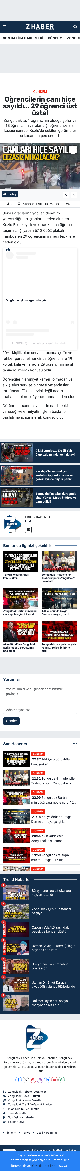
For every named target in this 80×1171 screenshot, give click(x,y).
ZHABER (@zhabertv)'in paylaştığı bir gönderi (40, 343)
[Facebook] (18, 1080)
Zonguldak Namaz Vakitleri (25, 1100)
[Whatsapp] (61, 1080)
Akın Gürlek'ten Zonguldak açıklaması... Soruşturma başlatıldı (19, 647)
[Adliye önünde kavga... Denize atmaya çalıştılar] (59, 598)
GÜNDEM (55, 38)
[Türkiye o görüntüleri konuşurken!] (20, 561)
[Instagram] (40, 1080)
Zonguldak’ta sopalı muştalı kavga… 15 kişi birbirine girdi (59, 647)
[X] (26, 1080)
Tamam (63, 1166)
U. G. (13, 203)
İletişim (11, 1132)
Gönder (11, 721)
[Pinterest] (33, 1080)
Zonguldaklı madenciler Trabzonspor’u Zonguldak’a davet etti (58, 578)
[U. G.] (12, 524)
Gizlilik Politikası (47, 1132)
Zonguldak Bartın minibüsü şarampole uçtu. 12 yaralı (20, 612)
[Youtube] (54, 1080)
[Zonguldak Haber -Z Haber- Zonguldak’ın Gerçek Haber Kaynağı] (39, 27)
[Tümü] (75, 744)
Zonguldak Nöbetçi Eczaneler (27, 1091)
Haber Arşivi (16, 1122)
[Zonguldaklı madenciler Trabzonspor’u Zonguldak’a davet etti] (59, 561)
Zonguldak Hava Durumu (24, 1096)
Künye (26, 1132)
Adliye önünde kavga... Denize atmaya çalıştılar (57, 612)
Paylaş (12, 194)
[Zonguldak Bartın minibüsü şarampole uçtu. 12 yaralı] (20, 598)
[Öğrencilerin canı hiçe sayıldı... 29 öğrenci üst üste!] (40, 166)
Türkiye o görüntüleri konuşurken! (16, 576)
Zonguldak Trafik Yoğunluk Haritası (31, 1104)
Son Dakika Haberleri (21, 1117)
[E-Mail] (28, 530)
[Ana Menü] (4, 27)
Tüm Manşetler (17, 1113)
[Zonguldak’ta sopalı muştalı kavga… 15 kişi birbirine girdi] (59, 631)
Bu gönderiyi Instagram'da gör (26, 300)
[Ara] (75, 27)
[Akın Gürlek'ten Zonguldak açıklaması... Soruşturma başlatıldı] (20, 631)
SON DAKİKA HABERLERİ (23, 38)
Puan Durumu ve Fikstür (23, 1109)
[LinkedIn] (47, 1080)
